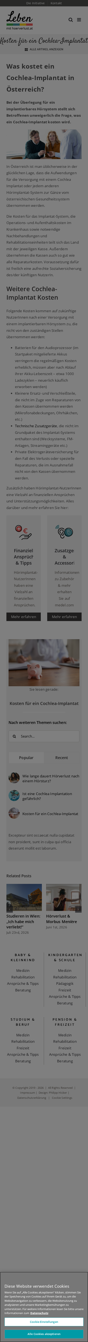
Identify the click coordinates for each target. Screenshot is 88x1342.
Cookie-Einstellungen (44, 1322)
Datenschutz (39, 1313)
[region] (44, 1307)
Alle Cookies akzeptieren (44, 1334)
